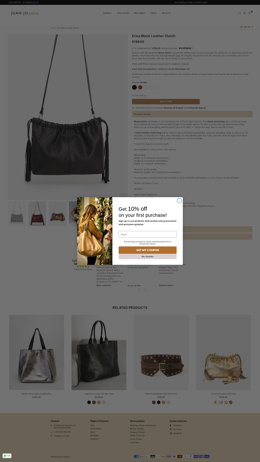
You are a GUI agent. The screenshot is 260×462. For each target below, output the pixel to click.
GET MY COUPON (147, 250)
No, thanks (148, 256)
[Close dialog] (179, 200)
